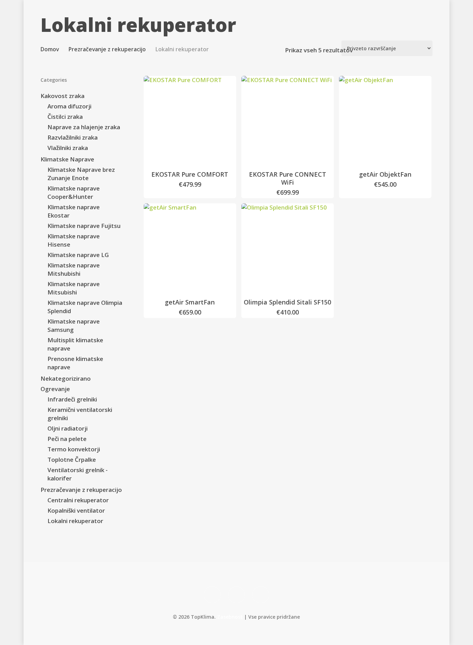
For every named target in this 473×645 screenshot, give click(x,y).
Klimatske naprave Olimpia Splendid (84, 307)
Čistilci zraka (65, 117)
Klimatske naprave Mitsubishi (73, 288)
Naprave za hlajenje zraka (83, 127)
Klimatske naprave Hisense (73, 240)
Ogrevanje (55, 389)
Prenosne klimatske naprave (75, 363)
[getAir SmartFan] (190, 249)
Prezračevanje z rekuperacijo (107, 49)
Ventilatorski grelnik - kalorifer (77, 474)
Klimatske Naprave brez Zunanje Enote (81, 174)
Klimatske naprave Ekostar (73, 211)
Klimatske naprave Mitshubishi (73, 269)
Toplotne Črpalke (71, 459)
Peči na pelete (67, 439)
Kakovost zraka (62, 96)
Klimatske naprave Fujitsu (84, 226)
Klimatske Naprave (67, 159)
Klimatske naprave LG (78, 255)
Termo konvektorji (73, 449)
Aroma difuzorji (69, 106)
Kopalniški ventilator (76, 510)
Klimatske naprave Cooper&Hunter (73, 192)
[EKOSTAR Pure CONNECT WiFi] (287, 122)
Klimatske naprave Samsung (73, 325)
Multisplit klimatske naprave (75, 344)
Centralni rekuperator (78, 500)
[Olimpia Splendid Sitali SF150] (287, 249)
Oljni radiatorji (67, 428)
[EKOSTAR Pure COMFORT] (190, 122)
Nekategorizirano (66, 378)
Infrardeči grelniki (72, 399)
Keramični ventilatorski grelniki (79, 414)
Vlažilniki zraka (67, 148)
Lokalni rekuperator (75, 521)
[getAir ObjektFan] (385, 122)
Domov (50, 49)
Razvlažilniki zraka (72, 137)
